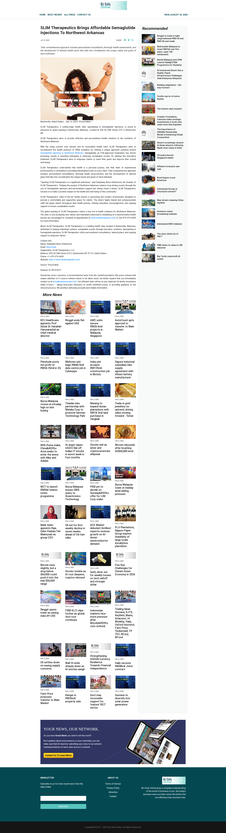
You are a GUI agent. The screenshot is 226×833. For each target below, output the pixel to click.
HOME (42, 14)
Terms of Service (113, 783)
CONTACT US (84, 14)
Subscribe (63, 806)
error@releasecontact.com (65, 281)
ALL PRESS (69, 14)
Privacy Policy (113, 788)
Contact (113, 796)
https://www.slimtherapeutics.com (64, 259)
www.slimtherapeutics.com (103, 217)
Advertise (113, 792)
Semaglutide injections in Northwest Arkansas (61, 153)
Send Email (51, 247)
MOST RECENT (55, 14)
